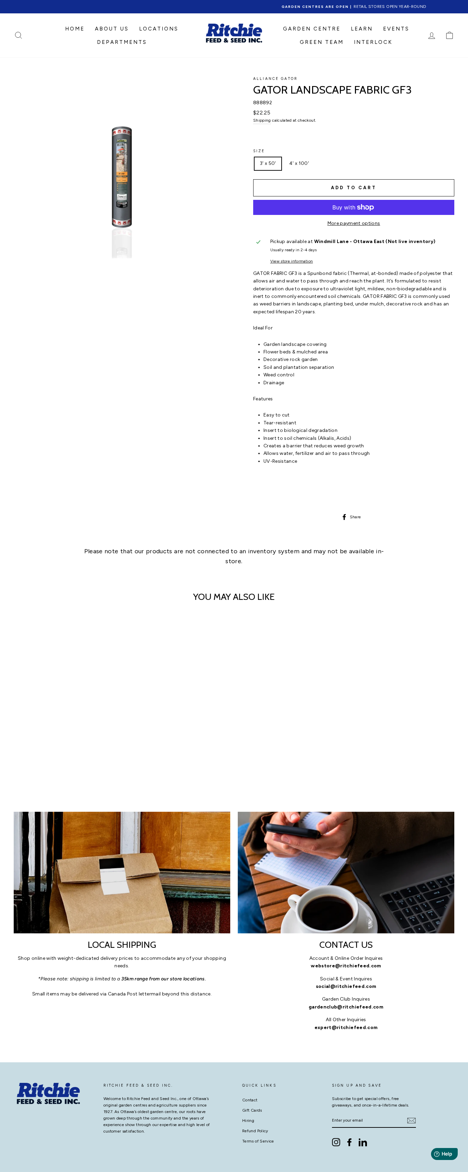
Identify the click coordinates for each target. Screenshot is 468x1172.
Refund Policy (255, 1130)
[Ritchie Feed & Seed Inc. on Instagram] (336, 1142)
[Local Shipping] (122, 873)
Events (396, 29)
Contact (249, 1100)
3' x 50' (268, 163)
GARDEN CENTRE (312, 29)
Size (259, 151)
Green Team (322, 42)
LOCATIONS (158, 29)
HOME (75, 29)
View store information (291, 261)
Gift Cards (252, 1110)
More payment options (354, 223)
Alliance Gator (275, 78)
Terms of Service (258, 1141)
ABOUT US (112, 29)
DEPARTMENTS (122, 42)
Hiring (248, 1120)
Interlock (373, 42)
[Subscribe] (411, 1120)
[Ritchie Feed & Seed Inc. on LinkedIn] (363, 1142)
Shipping (262, 120)
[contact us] (346, 873)
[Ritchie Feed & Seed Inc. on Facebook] (349, 1142)
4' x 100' (299, 163)
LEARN (362, 29)
